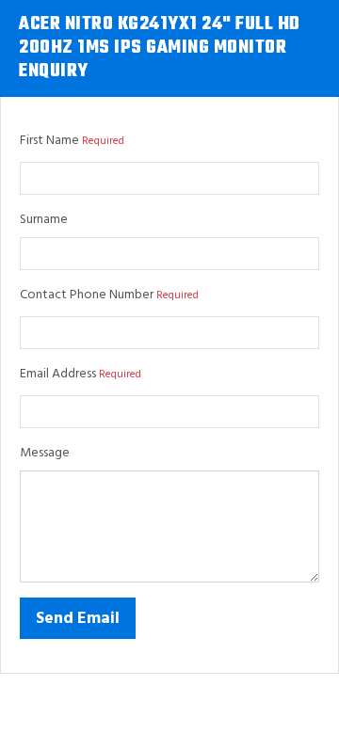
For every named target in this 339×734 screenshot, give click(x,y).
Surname (44, 220)
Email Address (58, 374)
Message (45, 453)
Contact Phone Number (86, 295)
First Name (49, 141)
